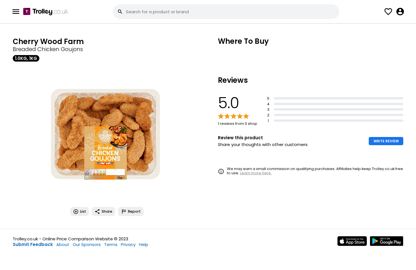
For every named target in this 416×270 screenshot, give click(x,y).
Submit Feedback (33, 244)
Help (143, 244)
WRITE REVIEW (386, 141)
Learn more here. (256, 173)
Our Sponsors (87, 244)
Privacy (128, 244)
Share (107, 211)
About (62, 244)
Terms (110, 244)
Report (134, 211)
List (83, 211)
